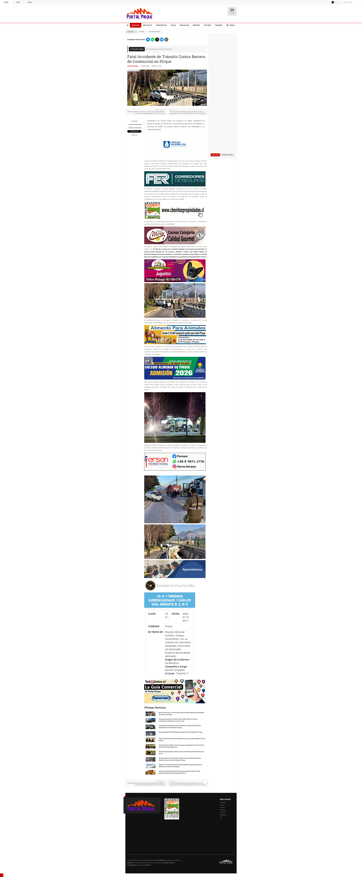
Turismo (218, 25)
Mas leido (215, 155)
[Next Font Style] (140, 128)
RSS (221, 817)
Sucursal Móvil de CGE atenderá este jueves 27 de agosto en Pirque (180, 732)
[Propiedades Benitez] (171, 808)
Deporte (196, 25)
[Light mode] (333, 2)
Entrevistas (161, 25)
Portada (6, 2)
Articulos (147, 25)
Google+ (222, 807)
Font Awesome (131, 865)
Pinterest (223, 810)
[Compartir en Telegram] (162, 40)
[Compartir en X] (157, 40)
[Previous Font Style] (128, 128)
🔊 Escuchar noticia (136, 49)
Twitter (222, 805)
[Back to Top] (1, 875)
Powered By (226, 861)
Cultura (207, 25)
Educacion (184, 25)
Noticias (135, 25)
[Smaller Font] (128, 124)
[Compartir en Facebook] (148, 40)
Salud (173, 25)
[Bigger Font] (140, 124)
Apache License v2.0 (169, 862)
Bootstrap (129, 862)
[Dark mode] (336, 2)
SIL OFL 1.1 (148, 865)
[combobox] (352, 2)
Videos (18, 2)
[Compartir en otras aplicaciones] (166, 40)
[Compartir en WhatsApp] (153, 40)
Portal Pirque (132, 66)
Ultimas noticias (227, 155)
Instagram (223, 815)
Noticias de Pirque (154, 31)
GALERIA (29, 2)
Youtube (222, 812)
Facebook (223, 802)
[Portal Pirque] (139, 13)
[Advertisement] (223, 64)
